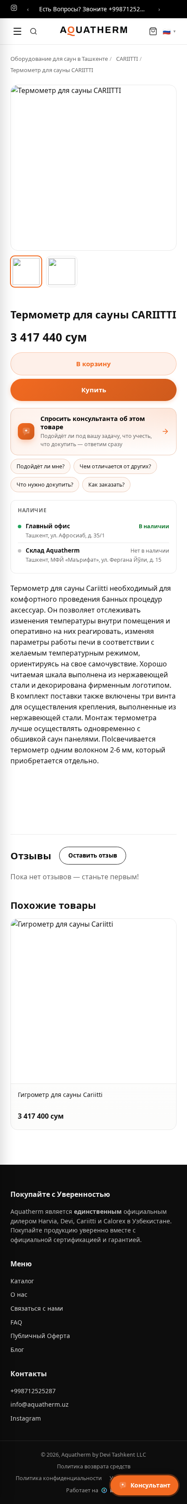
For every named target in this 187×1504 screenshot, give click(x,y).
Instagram (25, 1418)
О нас (18, 1294)
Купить (93, 389)
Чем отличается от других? (115, 466)
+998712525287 (33, 1391)
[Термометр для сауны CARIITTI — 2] (61, 271)
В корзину (93, 363)
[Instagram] (13, 9)
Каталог (22, 1281)
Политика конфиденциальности (59, 1478)
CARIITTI (127, 59)
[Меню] (17, 31)
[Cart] (153, 31)
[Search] (33, 31)
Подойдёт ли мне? (40, 466)
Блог (17, 1349)
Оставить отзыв (92, 855)
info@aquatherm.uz (39, 1404)
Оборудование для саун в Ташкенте (59, 59)
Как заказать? (106, 484)
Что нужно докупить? (45, 484)
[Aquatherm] (93, 31)
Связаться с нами (36, 1308)
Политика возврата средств (93, 1466)
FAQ (16, 1322)
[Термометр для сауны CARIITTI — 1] (26, 271)
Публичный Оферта (40, 1336)
